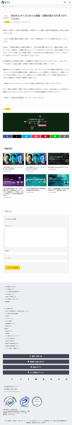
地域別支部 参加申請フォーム (12, 346)
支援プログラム (9, 331)
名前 (7, 251)
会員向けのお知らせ (10, 341)
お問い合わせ (8, 326)
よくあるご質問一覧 (10, 338)
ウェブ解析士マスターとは (11, 299)
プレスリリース (9, 318)
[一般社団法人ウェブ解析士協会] (5, 2)
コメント (8, 226)
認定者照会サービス (10, 323)
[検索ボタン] (65, 2)
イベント (7, 22)
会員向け (6, 328)
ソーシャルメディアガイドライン (12, 391)
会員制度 (7, 333)
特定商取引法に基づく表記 (10, 389)
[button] (7, 136)
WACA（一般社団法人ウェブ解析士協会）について (17, 311)
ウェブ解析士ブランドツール (12, 336)
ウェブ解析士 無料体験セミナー (13, 291)
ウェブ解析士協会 (8, 308)
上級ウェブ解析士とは (10, 296)
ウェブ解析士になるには (10, 286)
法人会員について (10, 294)
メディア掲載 (8, 321)
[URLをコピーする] (64, 136)
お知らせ (7, 316)
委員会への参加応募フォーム (12, 343)
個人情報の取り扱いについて (11, 386)
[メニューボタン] (69, 2)
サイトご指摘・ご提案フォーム (12, 348)
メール (8, 258)
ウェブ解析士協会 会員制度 (11, 313)
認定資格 (7, 301)
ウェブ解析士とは (9, 289)
